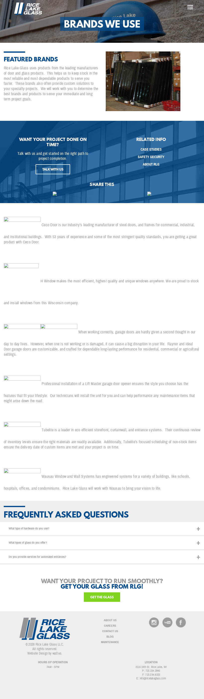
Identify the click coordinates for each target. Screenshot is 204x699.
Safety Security (151, 157)
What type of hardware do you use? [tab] (29, 528)
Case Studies (151, 149)
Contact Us (110, 631)
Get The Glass (102, 597)
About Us (110, 620)
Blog (110, 636)
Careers (110, 625)
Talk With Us (52, 169)
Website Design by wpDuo (44, 653)
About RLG (151, 164)
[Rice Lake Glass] (28, 8)
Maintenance (110, 642)
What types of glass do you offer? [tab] (28, 542)
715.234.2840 (153, 671)
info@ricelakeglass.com (153, 678)
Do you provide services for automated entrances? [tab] (37, 557)
